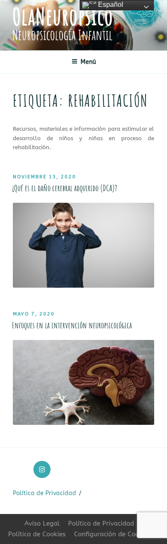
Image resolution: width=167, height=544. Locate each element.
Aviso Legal (42, 523)
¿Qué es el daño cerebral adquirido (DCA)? (64, 188)
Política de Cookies (37, 534)
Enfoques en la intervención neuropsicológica (72, 325)
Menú (88, 62)
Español (109, 4)
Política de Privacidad (44, 493)
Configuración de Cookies (112, 534)
